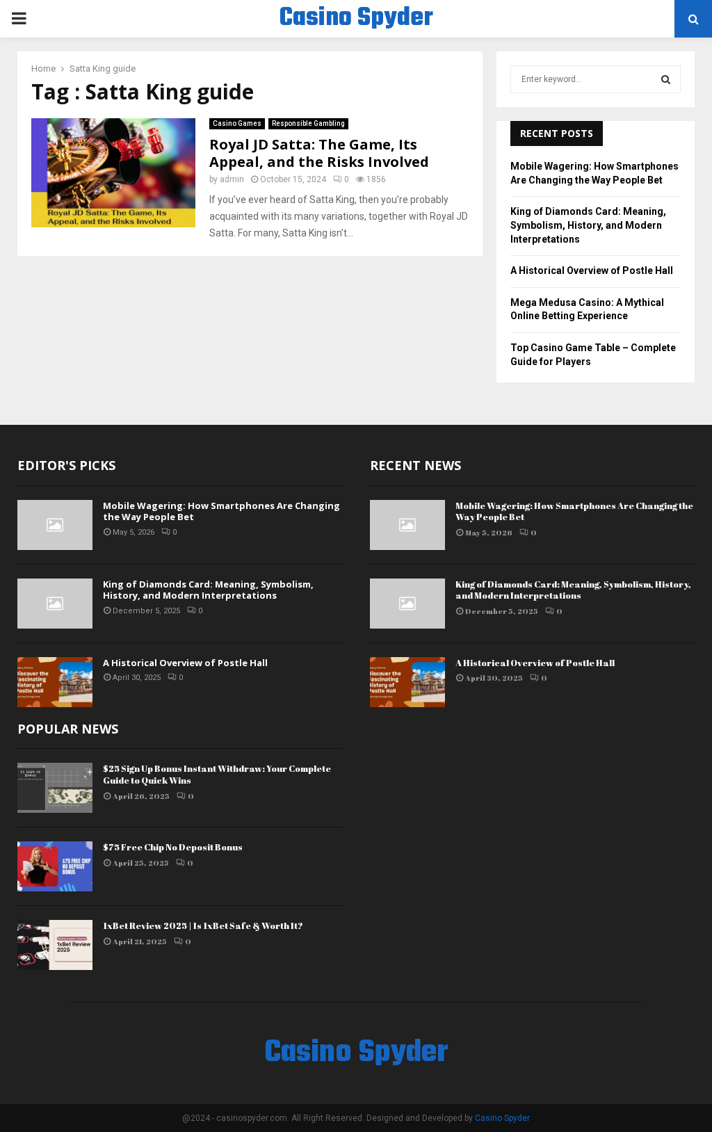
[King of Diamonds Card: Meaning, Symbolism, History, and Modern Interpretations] (54, 604)
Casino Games (237, 123)
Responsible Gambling (308, 123)
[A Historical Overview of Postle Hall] (54, 682)
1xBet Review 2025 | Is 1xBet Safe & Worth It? (203, 925)
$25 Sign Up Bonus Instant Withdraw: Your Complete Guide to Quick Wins (217, 774)
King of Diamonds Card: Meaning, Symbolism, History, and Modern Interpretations (588, 225)
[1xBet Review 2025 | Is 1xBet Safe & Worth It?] (54, 945)
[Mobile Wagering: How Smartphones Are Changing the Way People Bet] (54, 525)
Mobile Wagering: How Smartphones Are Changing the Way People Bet (221, 511)
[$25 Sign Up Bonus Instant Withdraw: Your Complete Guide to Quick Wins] (54, 788)
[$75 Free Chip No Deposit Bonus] (54, 866)
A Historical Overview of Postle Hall (591, 270)
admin (232, 179)
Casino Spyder (356, 18)
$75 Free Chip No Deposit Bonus (173, 847)
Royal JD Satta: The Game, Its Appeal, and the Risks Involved (319, 153)
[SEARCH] (666, 79)
